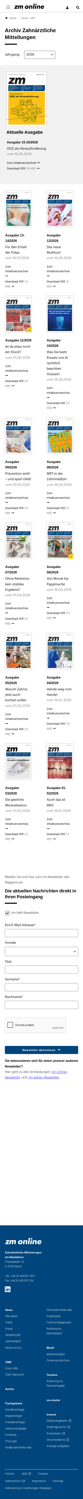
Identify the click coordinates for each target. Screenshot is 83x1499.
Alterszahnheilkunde (59, 1310)
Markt (50, 1347)
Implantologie (13, 1416)
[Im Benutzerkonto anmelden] (67, 8)
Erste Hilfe (11, 1368)
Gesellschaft (13, 1335)
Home (12, 18)
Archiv (9, 1389)
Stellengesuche (56, 1427)
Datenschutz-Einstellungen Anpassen (28, 1488)
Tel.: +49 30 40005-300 (20, 1276)
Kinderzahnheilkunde (18, 1447)
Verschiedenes (56, 1440)
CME (8, 1362)
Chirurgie (11, 1441)
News (9, 1309)
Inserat (51, 1414)
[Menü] (8, 7)
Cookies (43, 1474)
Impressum (39, 1481)
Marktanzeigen (56, 1354)
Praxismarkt (54, 1433)
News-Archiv (13, 1347)
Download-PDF (21, 168)
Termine (52, 1374)
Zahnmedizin (13, 1341)
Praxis (8, 1328)
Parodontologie (14, 1409)
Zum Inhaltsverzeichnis (22, 163)
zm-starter (53, 1400)
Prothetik (11, 1435)
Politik (9, 1322)
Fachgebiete (13, 1403)
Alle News (11, 1316)
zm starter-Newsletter (43, 1077)
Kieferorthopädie (15, 1428)
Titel (8, 961)
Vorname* (12, 979)
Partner (10, 1474)
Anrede (10, 942)
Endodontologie (15, 1422)
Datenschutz (13, 1481)
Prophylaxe (53, 1316)
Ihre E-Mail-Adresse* (20, 925)
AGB (24, 1474)
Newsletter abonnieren (39, 1050)
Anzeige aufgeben (58, 1446)
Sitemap (58, 1481)
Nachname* (14, 997)
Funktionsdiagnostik (59, 1322)
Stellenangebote (57, 1421)
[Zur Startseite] (29, 6)
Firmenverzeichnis (58, 1360)
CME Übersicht (14, 1374)
